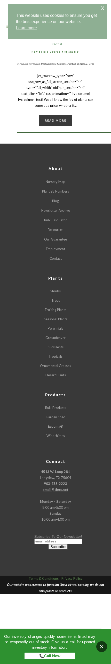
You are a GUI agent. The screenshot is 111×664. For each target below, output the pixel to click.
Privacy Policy (71, 578)
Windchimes (55, 436)
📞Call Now (49, 656)
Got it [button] (57, 44)
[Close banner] (101, 646)
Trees (55, 300)
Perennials (34, 63)
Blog (55, 201)
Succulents (56, 347)
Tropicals (55, 356)
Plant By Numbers (55, 191)
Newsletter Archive (55, 210)
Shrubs (55, 291)
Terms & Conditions (44, 578)
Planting (71, 63)
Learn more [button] (26, 28)
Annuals (24, 63)
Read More (55, 120)
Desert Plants (55, 375)
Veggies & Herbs (85, 63)
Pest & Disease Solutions (53, 63)
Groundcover (55, 338)
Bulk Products (55, 408)
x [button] (102, 7)
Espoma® (55, 426)
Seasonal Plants (55, 319)
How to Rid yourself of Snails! (55, 51)
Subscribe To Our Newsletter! (58, 536)
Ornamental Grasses (55, 366)
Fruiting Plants (55, 310)
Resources (55, 230)
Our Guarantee (55, 239)
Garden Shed (55, 417)
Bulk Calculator (55, 220)
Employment (55, 249)
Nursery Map (55, 182)
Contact (56, 258)
